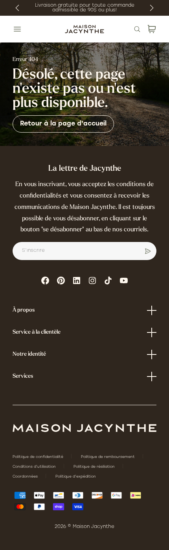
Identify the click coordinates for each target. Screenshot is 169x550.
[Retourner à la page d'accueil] (84, 428)
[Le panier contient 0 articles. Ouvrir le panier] (151, 29)
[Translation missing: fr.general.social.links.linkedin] (76, 280)
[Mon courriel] (148, 251)
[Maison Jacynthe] (84, 29)
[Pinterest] (61, 280)
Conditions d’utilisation (35, 467)
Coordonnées (26, 476)
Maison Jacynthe (93, 526)
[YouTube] (124, 280)
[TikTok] (108, 280)
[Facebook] (45, 280)
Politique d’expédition (75, 476)
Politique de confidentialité (38, 457)
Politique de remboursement (108, 457)
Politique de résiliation (94, 467)
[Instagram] (92, 280)
